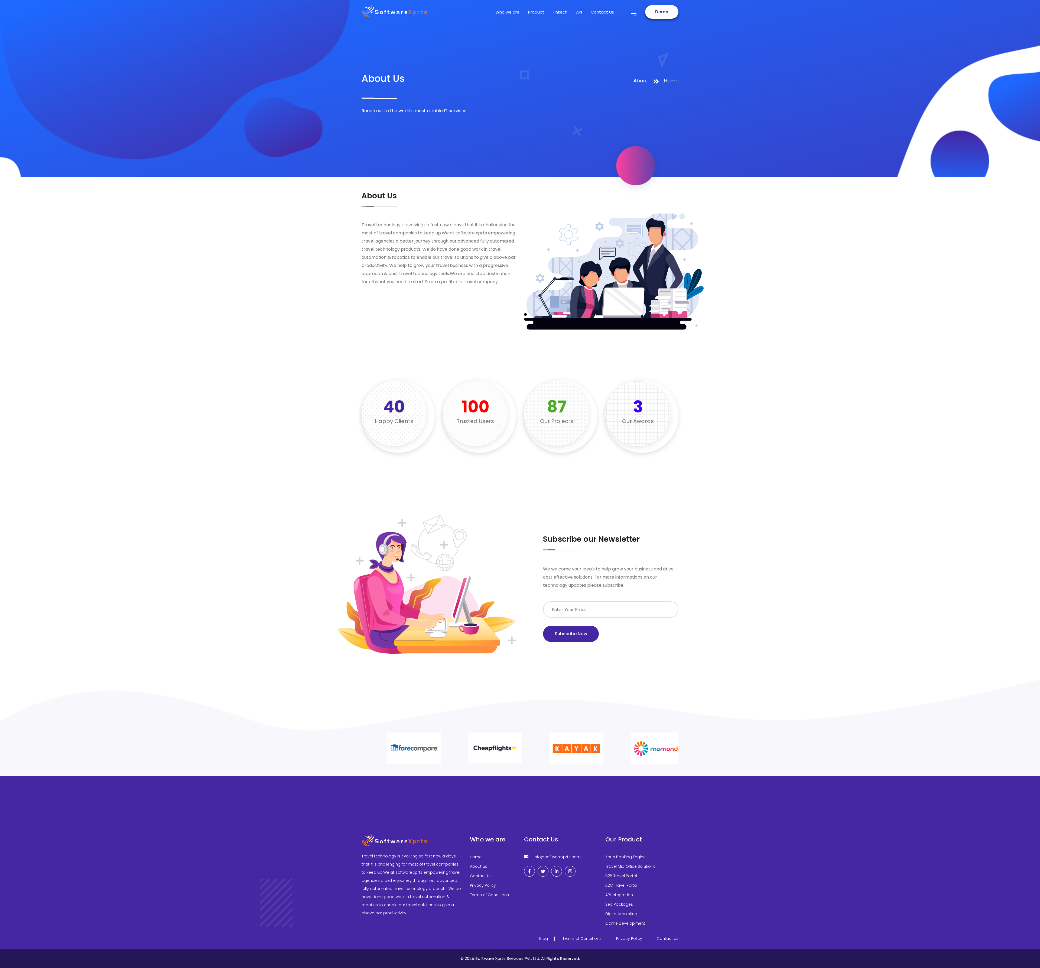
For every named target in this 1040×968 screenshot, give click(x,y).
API (579, 12)
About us (478, 866)
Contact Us (602, 12)
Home (671, 80)
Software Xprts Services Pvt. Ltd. (508, 958)
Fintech (560, 12)
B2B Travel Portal (621, 876)
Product (536, 12)
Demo (661, 12)
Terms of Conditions (489, 895)
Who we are (507, 12)
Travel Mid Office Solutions (630, 866)
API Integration (619, 895)
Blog (543, 938)
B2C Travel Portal (621, 885)
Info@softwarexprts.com (557, 857)
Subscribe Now (571, 634)
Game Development (625, 923)
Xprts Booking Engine (625, 857)
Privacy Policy (483, 885)
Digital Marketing (621, 914)
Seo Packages (619, 904)
